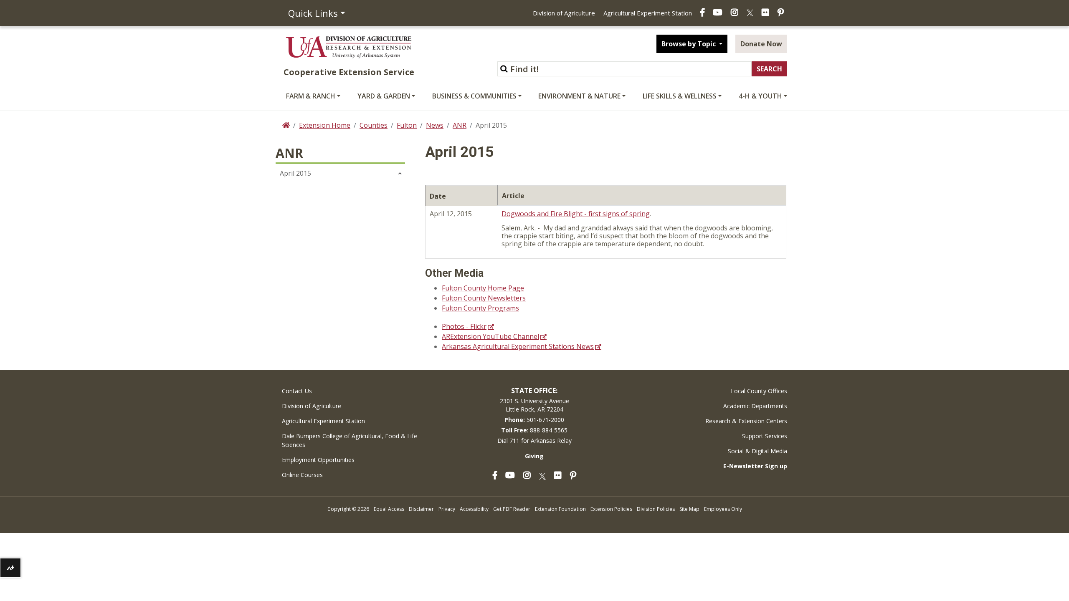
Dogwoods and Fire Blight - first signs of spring (576, 213)
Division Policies (656, 509)
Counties (374, 125)
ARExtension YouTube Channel (490, 336)
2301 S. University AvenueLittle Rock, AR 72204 (534, 405)
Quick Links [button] (313, 13)
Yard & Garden (383, 96)
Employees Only (723, 509)
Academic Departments (755, 406)
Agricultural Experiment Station (647, 13)
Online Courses (302, 475)
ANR (459, 125)
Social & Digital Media (757, 451)
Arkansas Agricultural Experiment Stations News (518, 346)
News (434, 125)
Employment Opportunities (318, 460)
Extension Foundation (560, 509)
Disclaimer (421, 509)
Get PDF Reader (511, 509)
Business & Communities (474, 96)
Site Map (689, 509)
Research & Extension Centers (746, 421)
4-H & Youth (760, 96)
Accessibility (474, 509)
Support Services (764, 436)
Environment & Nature (579, 96)
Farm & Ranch (310, 96)
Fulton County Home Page (483, 288)
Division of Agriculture (564, 13)
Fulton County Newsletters (484, 298)
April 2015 (295, 173)
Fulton (407, 125)
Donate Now (761, 43)
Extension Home (324, 125)
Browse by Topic (689, 43)
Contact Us (297, 391)
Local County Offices (759, 391)
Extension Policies (611, 509)
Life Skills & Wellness (680, 96)
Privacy (446, 509)
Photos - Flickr (464, 326)
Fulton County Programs (480, 308)
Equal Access (389, 509)
